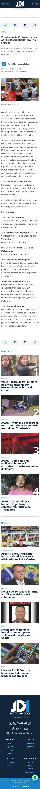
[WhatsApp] (29, 723)
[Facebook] (10, 723)
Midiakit (30, 765)
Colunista (30, 743)
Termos (30, 762)
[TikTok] (25, 723)
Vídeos (10, 765)
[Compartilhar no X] (25, 25)
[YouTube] (21, 723)
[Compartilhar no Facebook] (15, 25)
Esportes (10, 747)
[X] (18, 723)
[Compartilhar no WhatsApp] (5, 25)
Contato (30, 769)
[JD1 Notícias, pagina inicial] (20, 4)
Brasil (10, 743)
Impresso (30, 747)
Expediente (29, 772)
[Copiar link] (34, 25)
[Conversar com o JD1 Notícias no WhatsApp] (35, 777)
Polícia (10, 750)
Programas (10, 762)
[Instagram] (14, 723)
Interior (10, 753)
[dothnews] (24, 786)
